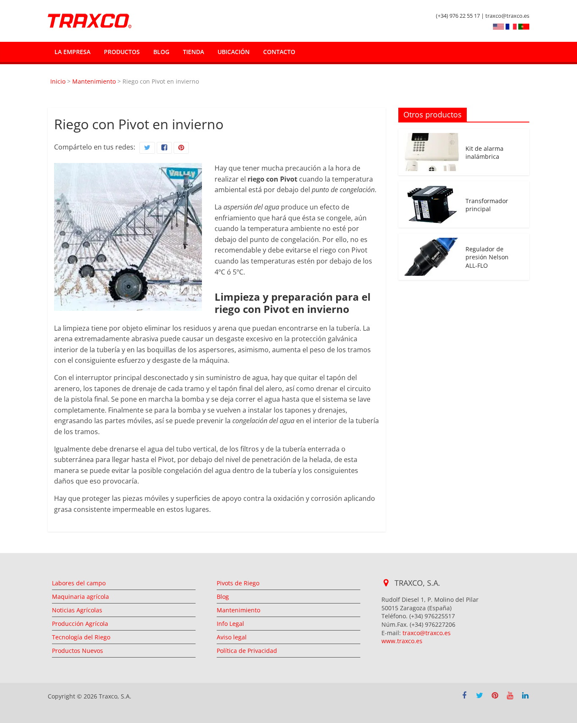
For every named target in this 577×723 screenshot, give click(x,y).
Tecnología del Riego (81, 637)
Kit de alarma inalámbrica (484, 152)
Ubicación (234, 52)
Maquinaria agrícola (80, 597)
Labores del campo (79, 583)
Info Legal (230, 624)
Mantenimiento (94, 81)
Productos (122, 52)
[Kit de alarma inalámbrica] (431, 137)
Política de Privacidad (247, 651)
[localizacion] (386, 583)
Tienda (193, 52)
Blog (161, 52)
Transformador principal (486, 205)
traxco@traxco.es (427, 633)
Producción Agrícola (80, 624)
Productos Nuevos (77, 651)
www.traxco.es (401, 641)
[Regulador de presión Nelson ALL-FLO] (431, 242)
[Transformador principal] (431, 190)
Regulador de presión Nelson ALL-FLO (487, 257)
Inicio (57, 81)
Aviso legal (232, 637)
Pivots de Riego (238, 583)
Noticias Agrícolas (77, 610)
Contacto (279, 52)
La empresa (72, 52)
